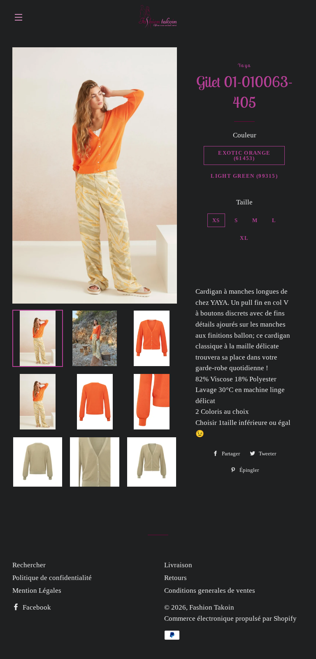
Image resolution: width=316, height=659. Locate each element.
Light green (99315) (244, 176)
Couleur (244, 135)
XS (216, 220)
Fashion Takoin (211, 607)
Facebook (36, 607)
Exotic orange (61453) (244, 155)
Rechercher (29, 565)
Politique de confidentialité (52, 578)
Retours (175, 578)
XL (244, 238)
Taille (244, 202)
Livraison (178, 565)
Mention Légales (36, 590)
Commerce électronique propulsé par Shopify (230, 618)
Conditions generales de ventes (209, 590)
